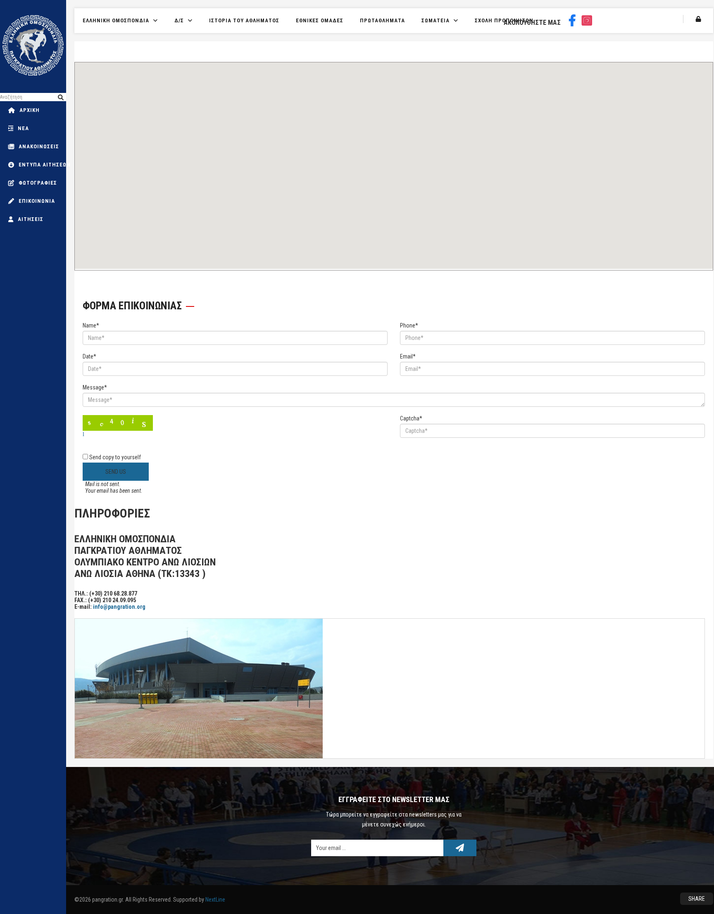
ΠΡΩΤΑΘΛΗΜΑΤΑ (382, 20)
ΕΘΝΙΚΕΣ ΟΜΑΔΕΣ (319, 20)
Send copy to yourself (115, 457)
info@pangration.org (119, 606)
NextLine (215, 899)
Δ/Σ (179, 20)
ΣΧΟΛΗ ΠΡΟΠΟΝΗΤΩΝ (504, 20)
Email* (408, 356)
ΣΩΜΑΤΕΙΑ (435, 20)
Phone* (409, 325)
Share (696, 898)
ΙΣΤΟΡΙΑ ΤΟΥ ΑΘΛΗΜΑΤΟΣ (244, 20)
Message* (95, 387)
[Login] (698, 19)
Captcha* (411, 418)
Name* (91, 325)
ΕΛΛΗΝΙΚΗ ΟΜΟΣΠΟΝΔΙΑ (116, 20)
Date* (89, 356)
